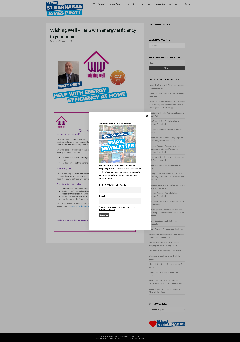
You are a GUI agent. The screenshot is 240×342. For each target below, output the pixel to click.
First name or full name (112, 185)
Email (102, 196)
